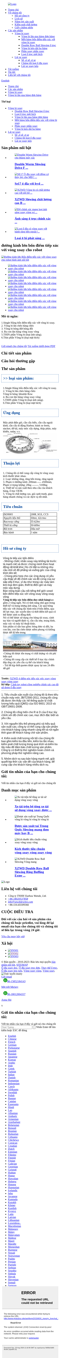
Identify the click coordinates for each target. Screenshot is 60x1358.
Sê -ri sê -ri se (28, 60)
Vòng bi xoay (22, 33)
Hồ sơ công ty (22, 15)
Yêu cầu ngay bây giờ (12, 936)
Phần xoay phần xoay (32, 51)
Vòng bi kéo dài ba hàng (34, 48)
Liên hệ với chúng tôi (19, 75)
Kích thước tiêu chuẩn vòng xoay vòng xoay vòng (33, 850)
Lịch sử (19, 18)
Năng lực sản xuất (24, 21)
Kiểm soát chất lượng (26, 24)
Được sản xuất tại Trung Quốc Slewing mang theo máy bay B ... (32, 829)
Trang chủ (13, 9)
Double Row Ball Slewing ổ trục (38, 45)
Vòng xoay (48, 970)
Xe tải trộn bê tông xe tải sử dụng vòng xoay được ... (33, 808)
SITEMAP (22, 964)
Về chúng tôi (15, 12)
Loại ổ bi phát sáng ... (30, 238)
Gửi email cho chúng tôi (14, 346)
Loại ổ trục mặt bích (31, 54)
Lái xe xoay (21, 57)
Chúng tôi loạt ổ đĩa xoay (34, 63)
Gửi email (6, 976)
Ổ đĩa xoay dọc (9, 967)
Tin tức (12, 72)
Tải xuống (13, 69)
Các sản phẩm (15, 30)
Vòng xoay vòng (32, 970)
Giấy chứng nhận (24, 27)
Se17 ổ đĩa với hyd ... (29, 183)
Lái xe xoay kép (29, 66)
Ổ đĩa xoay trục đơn (29, 967)
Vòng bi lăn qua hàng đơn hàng (38, 36)
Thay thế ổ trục (49, 967)
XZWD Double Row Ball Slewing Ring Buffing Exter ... (32, 872)
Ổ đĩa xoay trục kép (11, 970)
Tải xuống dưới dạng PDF (41, 346)
